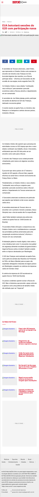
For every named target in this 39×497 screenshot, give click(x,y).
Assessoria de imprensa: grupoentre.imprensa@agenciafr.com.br (23, 491)
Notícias (9, 21)
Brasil (29, 459)
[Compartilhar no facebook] (5, 61)
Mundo (23, 459)
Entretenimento (13, 462)
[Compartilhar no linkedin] (12, 61)
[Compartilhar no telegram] (27, 61)
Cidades (23, 462)
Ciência (31, 462)
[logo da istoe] (19, 2)
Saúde (18, 464)
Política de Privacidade (5, 491)
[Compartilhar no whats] (19, 61)
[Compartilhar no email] (34, 61)
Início (3, 21)
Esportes (15, 459)
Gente (3, 462)
